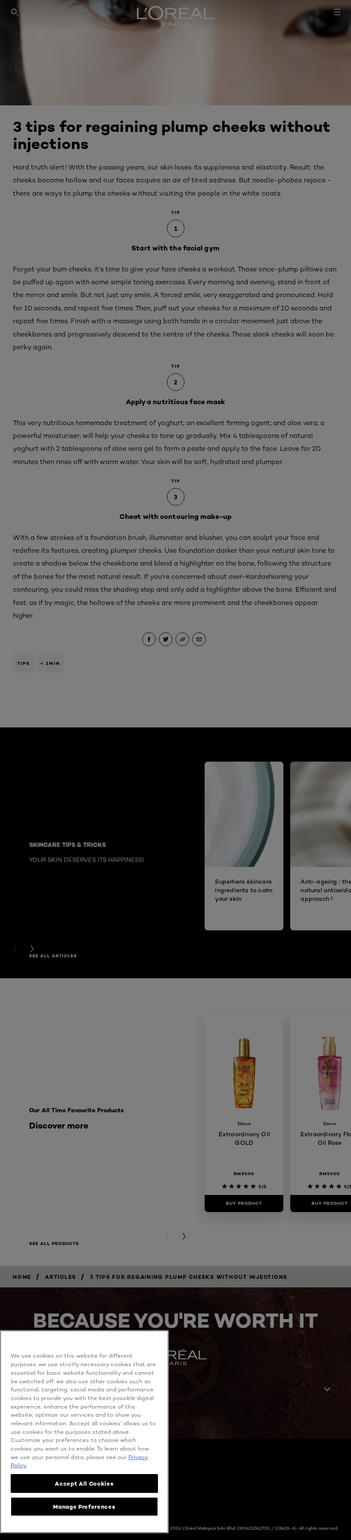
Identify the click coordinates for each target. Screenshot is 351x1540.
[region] (84, 1431)
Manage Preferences (84, 1506)
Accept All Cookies (84, 1483)
